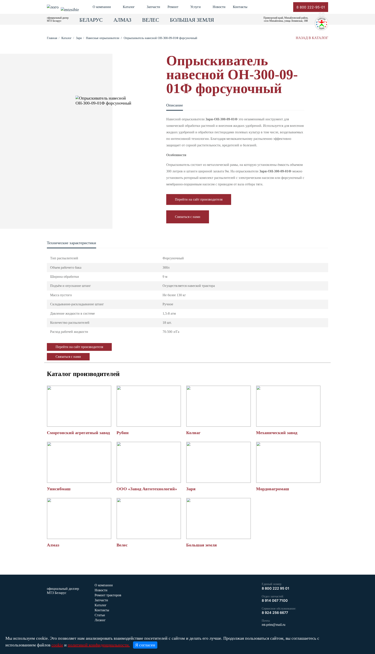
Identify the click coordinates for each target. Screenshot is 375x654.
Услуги (195, 7)
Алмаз (122, 20)
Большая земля (192, 20)
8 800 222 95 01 (275, 588)
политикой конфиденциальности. (99, 645)
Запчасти (153, 7)
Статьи (100, 615)
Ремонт (173, 7)
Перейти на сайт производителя (198, 199)
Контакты (240, 7)
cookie (57, 645)
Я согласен (145, 645)
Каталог (129, 7)
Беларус (91, 20)
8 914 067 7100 (275, 600)
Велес (150, 20)
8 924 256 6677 (275, 612)
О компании (102, 7)
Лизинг (100, 620)
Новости (219, 7)
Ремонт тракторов (108, 595)
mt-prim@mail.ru (273, 624)
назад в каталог (312, 38)
